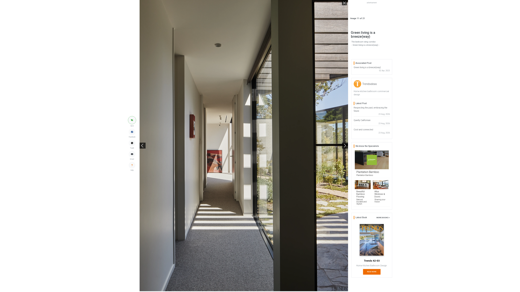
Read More (371, 272)
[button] (132, 120)
